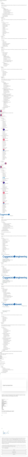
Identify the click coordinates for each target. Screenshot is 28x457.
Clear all (3, 409)
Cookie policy (4, 424)
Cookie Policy (6, 447)
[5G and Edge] (4, 404)
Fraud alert (4, 425)
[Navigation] (1, 1)
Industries (4, 18)
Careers (4, 418)
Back (4, 9)
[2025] (2, 407)
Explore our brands (3, 302)
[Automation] (4, 405)
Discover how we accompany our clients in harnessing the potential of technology (11, 351)
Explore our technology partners (5, 254)
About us (4, 77)
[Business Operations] (4, 403)
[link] (3, 0)
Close (1, 356)
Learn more (2, 7)
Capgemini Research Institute (5, 230)
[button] (4, 164)
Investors (4, 420)
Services (4, 417)
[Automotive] (4, 402)
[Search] (0, 1)
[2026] (2, 406)
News (3, 67)
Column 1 (4, 435)
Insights (4, 3)
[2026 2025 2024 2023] (2, 408)
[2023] (2, 408)
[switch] (7, 112)
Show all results (2, 364)
